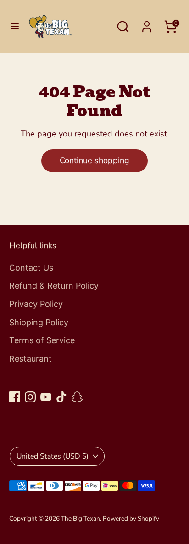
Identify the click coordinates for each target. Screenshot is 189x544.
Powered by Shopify (131, 518)
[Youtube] (45, 396)
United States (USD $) (53, 456)
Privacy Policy (36, 304)
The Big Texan (80, 518)
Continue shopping (94, 160)
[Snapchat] (77, 396)
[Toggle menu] (15, 26)
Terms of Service (42, 340)
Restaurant (30, 358)
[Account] (147, 23)
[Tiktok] (61, 396)
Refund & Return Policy (54, 285)
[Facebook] (14, 396)
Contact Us (31, 267)
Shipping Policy (38, 322)
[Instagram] (30, 396)
